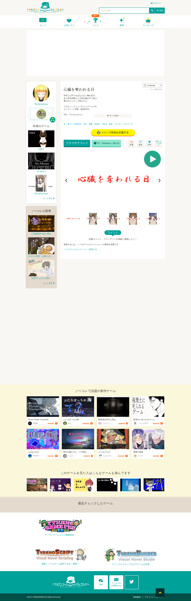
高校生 (97, 124)
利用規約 (137, 597)
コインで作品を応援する (115, 132)
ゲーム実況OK (75, 124)
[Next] (159, 180)
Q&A (101, 581)
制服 (91, 124)
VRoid (104, 124)
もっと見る (48, 198)
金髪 (110, 124)
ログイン (157, 3)
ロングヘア (128, 124)
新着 (122, 25)
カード (43, 25)
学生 (85, 124)
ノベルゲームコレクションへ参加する (80, 249)
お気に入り (69, 25)
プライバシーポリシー (154, 597)
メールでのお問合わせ (116, 582)
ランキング (148, 25)
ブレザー (118, 124)
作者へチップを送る (158, 143)
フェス (95, 25)
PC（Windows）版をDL (107, 143)
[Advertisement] (95, 53)
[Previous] (67, 180)
